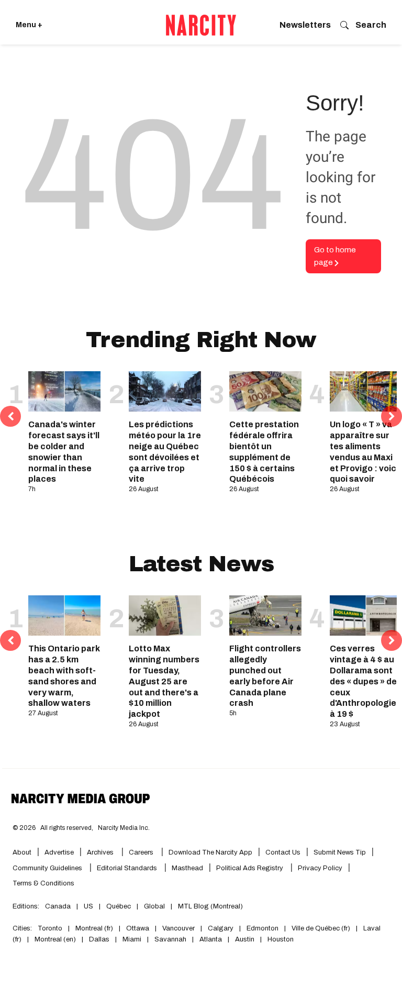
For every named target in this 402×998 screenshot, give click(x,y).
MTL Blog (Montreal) (210, 906)
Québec (118, 906)
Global (154, 906)
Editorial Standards (128, 868)
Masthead (187, 868)
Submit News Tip (340, 852)
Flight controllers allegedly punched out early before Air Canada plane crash (265, 675)
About (22, 852)
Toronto (50, 928)
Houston (280, 939)
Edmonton (262, 928)
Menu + (29, 25)
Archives (100, 852)
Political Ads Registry (250, 868)
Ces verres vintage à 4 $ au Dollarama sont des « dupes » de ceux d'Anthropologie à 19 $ (363, 681)
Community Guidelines (48, 868)
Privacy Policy (320, 868)
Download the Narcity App (210, 852)
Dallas (99, 939)
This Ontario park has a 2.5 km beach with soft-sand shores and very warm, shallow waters (64, 675)
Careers (141, 852)
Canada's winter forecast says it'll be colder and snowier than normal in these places (63, 451)
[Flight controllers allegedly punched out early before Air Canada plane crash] (265, 615)
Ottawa (137, 928)
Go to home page (335, 256)
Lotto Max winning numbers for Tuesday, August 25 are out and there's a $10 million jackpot (164, 681)
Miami (131, 939)
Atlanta (210, 939)
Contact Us (282, 852)
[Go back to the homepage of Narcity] (201, 25)
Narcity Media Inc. (124, 827)
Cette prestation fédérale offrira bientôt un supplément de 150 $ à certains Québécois (264, 451)
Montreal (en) (55, 939)
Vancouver (178, 928)
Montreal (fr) (94, 928)
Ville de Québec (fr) (321, 928)
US (88, 906)
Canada (58, 906)
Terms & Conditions (43, 883)
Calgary (220, 928)
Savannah (170, 939)
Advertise (59, 852)
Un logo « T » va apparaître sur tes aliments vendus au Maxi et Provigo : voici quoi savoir (364, 451)
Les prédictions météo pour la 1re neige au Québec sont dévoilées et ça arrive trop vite (165, 451)
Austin (244, 939)
